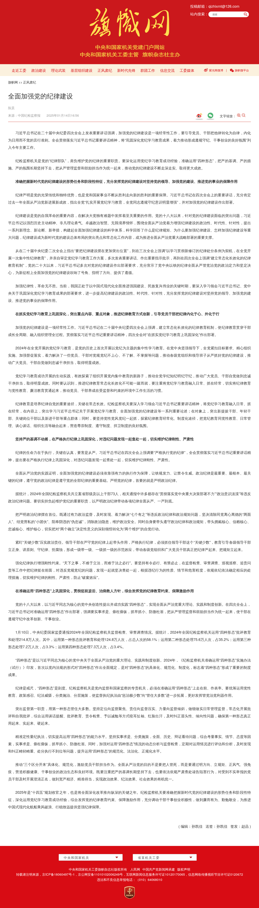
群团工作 (147, 70)
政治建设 (38, 70)
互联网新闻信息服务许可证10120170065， (157, 874)
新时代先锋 (126, 70)
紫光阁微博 (216, 70)
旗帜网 (13, 82)
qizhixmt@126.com (223, 6)
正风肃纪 (105, 70)
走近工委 (19, 70)
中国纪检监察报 (29, 115)
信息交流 (167, 70)
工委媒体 (187, 70)
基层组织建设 (81, 70)
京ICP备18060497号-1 (58, 874)
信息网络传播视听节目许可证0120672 (215, 874)
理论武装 (58, 70)
